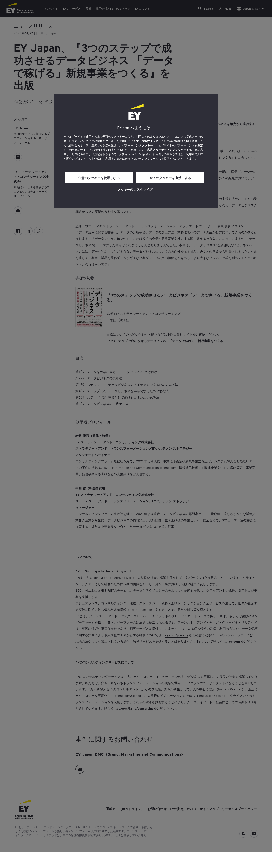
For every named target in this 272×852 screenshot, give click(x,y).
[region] (136, 151)
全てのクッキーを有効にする (170, 177)
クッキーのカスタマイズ (135, 189)
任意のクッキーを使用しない (99, 177)
